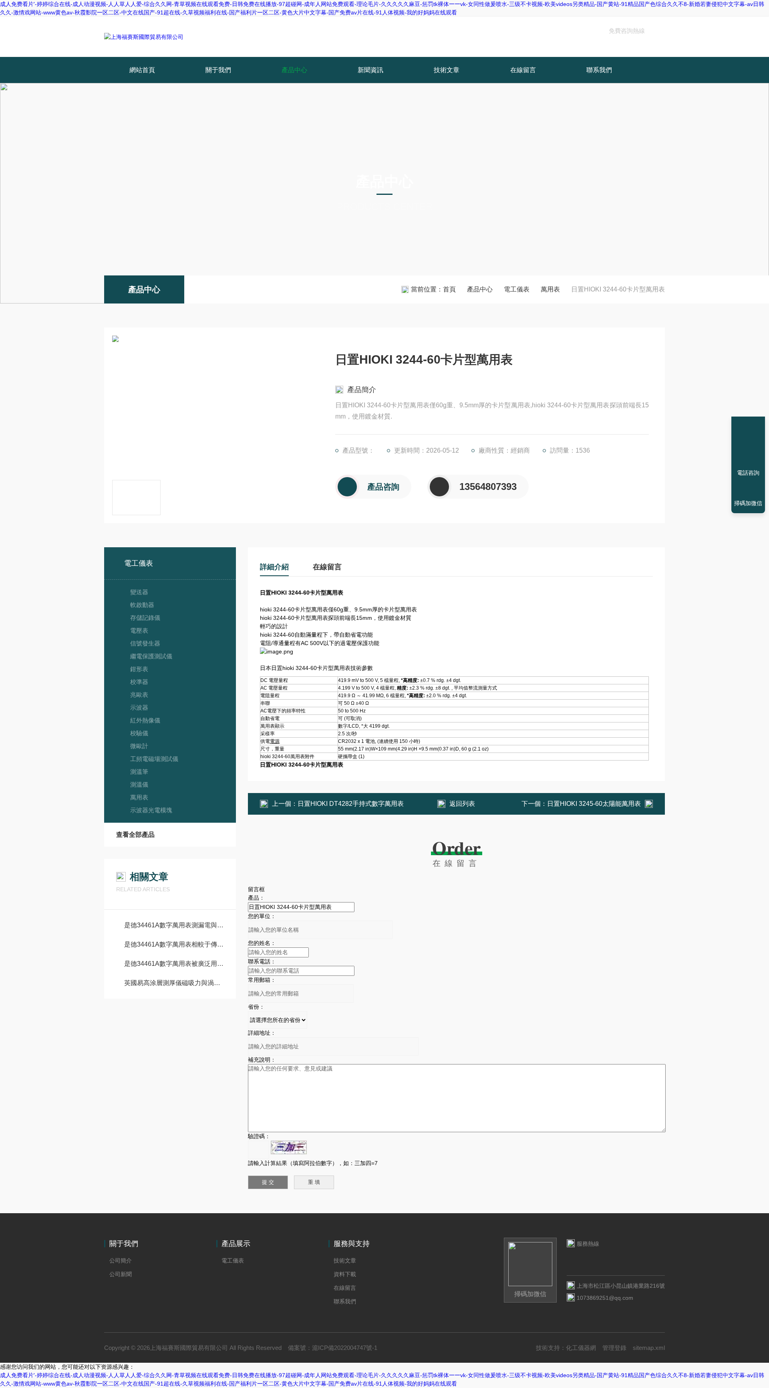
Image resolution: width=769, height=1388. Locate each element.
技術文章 (446, 70)
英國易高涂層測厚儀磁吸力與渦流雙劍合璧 (174, 982)
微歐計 (139, 746)
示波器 (139, 707)
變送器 (139, 592)
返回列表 (462, 803)
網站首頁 (142, 70)
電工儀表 (516, 289)
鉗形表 (139, 669)
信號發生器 (145, 643)
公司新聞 (120, 1274)
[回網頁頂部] (748, 443)
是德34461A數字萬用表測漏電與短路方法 (174, 925)
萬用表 (550, 289)
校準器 (139, 681)
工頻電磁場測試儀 (154, 758)
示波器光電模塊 (151, 810)
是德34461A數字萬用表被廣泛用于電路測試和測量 (174, 963)
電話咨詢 (748, 472)
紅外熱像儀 (145, 720)
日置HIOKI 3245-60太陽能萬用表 (594, 803)
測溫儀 (139, 784)
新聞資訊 (370, 70)
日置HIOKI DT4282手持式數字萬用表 (351, 803)
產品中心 (294, 70)
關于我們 (218, 70)
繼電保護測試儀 (151, 656)
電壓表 (139, 630)
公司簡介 (120, 1260)
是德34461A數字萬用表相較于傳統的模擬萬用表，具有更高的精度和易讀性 (174, 944)
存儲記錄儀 (145, 617)
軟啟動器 (142, 604)
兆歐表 (139, 694)
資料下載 (345, 1274)
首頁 (449, 289)
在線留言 (523, 70)
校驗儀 (139, 733)
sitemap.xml (649, 1347)
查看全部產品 (135, 834)
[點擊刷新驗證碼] (289, 1147)
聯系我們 (599, 70)
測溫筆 (139, 771)
